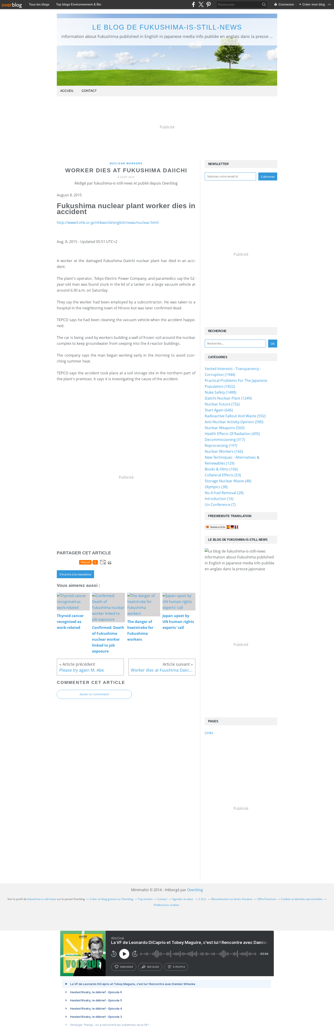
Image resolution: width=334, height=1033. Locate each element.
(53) (223, 475)
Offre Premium (266, 899)
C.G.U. (203, 899)
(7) (220, 504)
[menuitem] (67, 91)
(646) (219, 410)
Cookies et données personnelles (302, 899)
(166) (224, 451)
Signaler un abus (183, 899)
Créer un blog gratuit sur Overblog (111, 899)
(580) (234, 421)
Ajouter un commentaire (94, 694)
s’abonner (126, 966)
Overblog (195, 889)
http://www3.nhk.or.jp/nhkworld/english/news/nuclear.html (108, 222)
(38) (216, 486)
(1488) (220, 392)
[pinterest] (208, 4)
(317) (225, 439)
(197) (221, 445)
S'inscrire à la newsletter (75, 574)
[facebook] (193, 4)
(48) (228, 480)
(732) (222, 404)
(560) (224, 427)
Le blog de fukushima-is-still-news (167, 27)
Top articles (145, 899)
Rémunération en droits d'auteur (231, 899)
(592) (235, 415)
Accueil (67, 91)
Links (209, 732)
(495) (232, 433)
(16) (219, 498)
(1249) (228, 398)
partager (153, 966)
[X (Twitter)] (201, 4)
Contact (89, 91)
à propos (179, 966)
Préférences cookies (166, 905)
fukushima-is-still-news (41, 899)
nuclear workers (126, 163)
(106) (221, 469)
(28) (224, 492)
